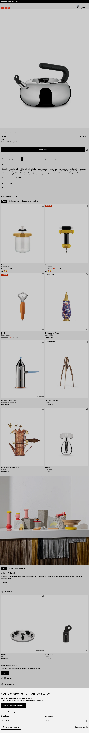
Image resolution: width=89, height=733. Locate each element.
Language (48, 716)
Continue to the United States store (13, 705)
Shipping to (5, 716)
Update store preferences (11, 727)
